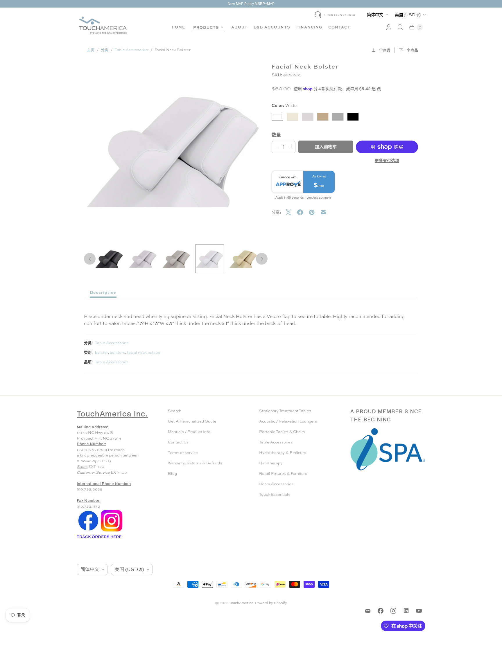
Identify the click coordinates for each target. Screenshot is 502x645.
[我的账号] (389, 27)
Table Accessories (131, 49)
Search (174, 410)
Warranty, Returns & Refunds (195, 463)
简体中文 (375, 14)
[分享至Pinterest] (314, 212)
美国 (408, 14)
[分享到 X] (291, 212)
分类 (104, 49)
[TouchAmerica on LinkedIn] (406, 611)
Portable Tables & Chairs (282, 431)
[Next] (262, 259)
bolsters (117, 352)
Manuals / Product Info (189, 431)
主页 (90, 49)
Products (206, 27)
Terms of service (183, 452)
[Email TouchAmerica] (367, 611)
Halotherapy (270, 463)
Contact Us (178, 442)
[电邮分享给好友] (326, 212)
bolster (101, 352)
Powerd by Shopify (271, 603)
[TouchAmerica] (103, 25)
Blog (172, 473)
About (239, 27)
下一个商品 (408, 50)
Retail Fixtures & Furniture (283, 473)
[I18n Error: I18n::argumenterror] (109, 259)
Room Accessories (276, 483)
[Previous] (90, 259)
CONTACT (339, 27)
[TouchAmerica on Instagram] (393, 611)
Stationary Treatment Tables (285, 410)
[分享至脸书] (303, 212)
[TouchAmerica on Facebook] (380, 611)
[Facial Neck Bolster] (173, 150)
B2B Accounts (272, 27)
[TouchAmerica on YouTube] (419, 611)
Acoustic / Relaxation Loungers (288, 421)
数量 (276, 135)
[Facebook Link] (88, 531)
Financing (309, 27)
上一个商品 (381, 50)
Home (178, 27)
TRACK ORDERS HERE (99, 536)
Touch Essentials (274, 494)
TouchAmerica (241, 603)
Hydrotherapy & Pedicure (282, 452)
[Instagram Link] (111, 531)
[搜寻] (400, 27)
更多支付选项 (387, 160)
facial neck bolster (144, 352)
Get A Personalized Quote (192, 421)
